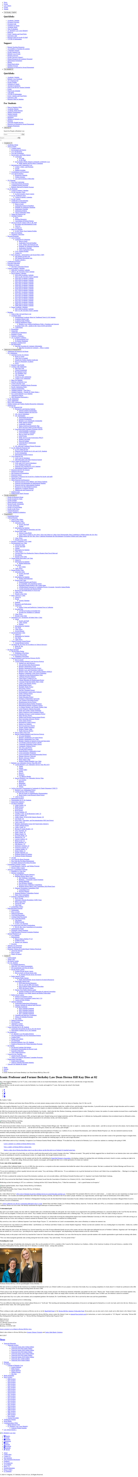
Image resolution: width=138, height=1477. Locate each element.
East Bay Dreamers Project (27, 690)
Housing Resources (21, 219)
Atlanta (21, 768)
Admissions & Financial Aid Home (18, 351)
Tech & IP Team (20, 903)
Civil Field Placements (18, 915)
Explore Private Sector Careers (24, 971)
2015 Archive (12, 1397)
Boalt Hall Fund (49, 1311)
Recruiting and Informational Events (26, 224)
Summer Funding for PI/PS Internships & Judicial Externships (37, 991)
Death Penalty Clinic (17, 521)
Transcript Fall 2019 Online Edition (21, 1352)
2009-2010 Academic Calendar (24, 304)
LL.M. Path (22, 160)
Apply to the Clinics (17, 519)
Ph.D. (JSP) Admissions (15, 402)
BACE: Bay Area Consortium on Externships (28, 927)
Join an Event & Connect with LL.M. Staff (24, 222)
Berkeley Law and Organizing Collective (31, 670)
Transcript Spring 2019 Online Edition (22, 1353)
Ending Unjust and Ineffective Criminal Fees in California (36, 607)
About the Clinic (20, 523)
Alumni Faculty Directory (19, 1056)
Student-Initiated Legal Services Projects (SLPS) (25, 658)
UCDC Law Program (21, 923)
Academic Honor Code (22, 319)
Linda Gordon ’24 (20, 805)
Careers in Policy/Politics (22, 1000)
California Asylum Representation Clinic (31, 675)
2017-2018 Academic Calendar (24, 290)
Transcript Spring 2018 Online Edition (22, 1357)
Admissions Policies (21, 211)
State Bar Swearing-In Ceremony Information (28, 346)
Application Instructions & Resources (26, 1003)
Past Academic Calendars (18, 273)
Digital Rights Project (25, 685)
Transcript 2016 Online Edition (20, 1360)
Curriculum (18, 156)
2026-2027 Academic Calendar (20, 270)
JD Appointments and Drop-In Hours (22, 968)
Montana (21, 781)
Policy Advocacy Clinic (18, 595)
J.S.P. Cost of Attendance (22, 458)
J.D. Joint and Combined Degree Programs (27, 446)
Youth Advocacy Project (26, 731)
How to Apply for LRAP (26, 434)
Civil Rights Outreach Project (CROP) (30, 742)
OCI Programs (15, 1022)
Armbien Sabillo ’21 (21, 849)
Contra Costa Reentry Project (27, 683)
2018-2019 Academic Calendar (24, 288)
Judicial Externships (17, 913)
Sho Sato (14, 1374)
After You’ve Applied (21, 358)
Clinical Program (13, 518)
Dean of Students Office (15, 107)
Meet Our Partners (16, 233)
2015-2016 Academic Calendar (24, 293)
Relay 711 (7, 1466)
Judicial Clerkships (16, 1001)
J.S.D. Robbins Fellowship (23, 465)
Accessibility (7, 1464)
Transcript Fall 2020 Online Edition (21, 1348)
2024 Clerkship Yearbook (26, 1008)
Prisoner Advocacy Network (27, 756)
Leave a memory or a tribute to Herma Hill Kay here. (19, 1144)
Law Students (15, 935)
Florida (21, 771)
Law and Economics (17, 173)
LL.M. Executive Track (18, 192)
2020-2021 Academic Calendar (24, 285)
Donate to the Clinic (21, 539)
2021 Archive (12, 1387)
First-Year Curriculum (17, 182)
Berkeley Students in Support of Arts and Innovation (34, 741)
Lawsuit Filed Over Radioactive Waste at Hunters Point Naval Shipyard (36, 553)
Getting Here (7, 1454)
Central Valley (23, 769)
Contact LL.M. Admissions (23, 377)
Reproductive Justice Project (27, 722)
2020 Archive (12, 1389)
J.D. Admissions (12, 353)
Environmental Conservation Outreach (30, 692)
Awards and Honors (13, 505)
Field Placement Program (15, 908)
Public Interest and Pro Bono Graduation (31, 163)
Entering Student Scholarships (28, 410)
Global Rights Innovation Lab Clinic (22, 558)
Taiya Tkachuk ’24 (20, 830)
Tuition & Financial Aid (18, 214)
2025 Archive (12, 1380)
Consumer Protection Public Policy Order (31, 682)
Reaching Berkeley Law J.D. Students (22, 1042)
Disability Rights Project (26, 687)
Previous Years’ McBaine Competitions (30, 884)
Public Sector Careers (17, 995)
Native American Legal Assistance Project (31, 712)
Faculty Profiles (12, 82)
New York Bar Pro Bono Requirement (22, 861)
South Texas (22, 785)
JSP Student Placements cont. (23, 258)
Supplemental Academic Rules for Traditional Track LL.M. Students (35, 317)
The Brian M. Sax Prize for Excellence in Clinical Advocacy (29, 644)
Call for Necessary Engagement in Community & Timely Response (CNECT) (34, 788)
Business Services (13, 55)
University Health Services (15, 122)
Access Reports (19, 631)
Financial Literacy (16, 475)
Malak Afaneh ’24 (20, 834)
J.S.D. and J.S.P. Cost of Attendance (26, 463)
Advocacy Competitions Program (17, 869)
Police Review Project (25, 715)
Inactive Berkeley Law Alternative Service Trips (29, 778)
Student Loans (15, 492)
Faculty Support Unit (14, 52)
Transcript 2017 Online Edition (20, 1358)
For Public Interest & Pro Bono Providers (23, 863)
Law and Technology (17, 153)
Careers (7, 956)
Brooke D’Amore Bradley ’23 (24, 829)
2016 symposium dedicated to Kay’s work (22, 1203)
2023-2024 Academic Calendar (24, 280)
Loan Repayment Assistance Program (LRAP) (29, 429)
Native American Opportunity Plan (29, 426)
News (5, 2)
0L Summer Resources (18, 964)
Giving (6, 7)
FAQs (17, 363)
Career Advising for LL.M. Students (18, 1027)
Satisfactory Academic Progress (24, 488)
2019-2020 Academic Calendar (24, 287)
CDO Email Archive (17, 1025)
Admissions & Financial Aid (12, 349)
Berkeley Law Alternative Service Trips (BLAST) (26, 763)
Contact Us (18, 227)
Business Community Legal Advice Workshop (32, 673)
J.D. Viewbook (19, 375)
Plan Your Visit (19, 368)
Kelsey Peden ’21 (20, 851)
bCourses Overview (13, 22)
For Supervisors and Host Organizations (23, 925)
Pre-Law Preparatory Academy (24, 361)
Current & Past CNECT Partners (24, 791)
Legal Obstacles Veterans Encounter (29, 709)
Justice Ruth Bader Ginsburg (53, 1332)
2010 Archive (12, 1406)
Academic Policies (13, 109)
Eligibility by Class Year (18, 871)
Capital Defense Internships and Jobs (30, 529)
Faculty (17, 168)
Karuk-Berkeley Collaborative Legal (29, 751)
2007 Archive (12, 1411)
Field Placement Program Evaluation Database (25, 932)
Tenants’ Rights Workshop (26, 727)
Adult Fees (18, 605)
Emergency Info (12, 36)
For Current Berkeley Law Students (21, 393)
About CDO (11, 959)
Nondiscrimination (9, 1468)
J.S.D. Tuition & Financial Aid (20, 461)
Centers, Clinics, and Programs (24, 167)
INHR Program (19, 922)
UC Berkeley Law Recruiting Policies (22, 1034)
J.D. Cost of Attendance (22, 414)
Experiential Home (13, 516)
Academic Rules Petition (22, 320)
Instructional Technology (15, 60)
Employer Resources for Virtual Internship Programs (26, 1044)
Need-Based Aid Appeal (26, 417)
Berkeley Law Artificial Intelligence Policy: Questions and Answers (39, 324)
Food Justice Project (25, 695)
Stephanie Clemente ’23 (22, 846)
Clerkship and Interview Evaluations (26, 1015)
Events (6, 4)
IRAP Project (19, 810)
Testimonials (15, 910)
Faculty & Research (10, 495)
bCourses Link (12, 24)
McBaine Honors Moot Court (24, 876)
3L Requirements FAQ (22, 339)
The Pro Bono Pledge (17, 651)
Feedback (6, 1461)
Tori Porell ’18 (19, 819)
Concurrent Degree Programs (20, 184)
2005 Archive (12, 1414)
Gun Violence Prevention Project (28, 700)
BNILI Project (19, 807)
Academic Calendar (13, 20)
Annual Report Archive (22, 643)
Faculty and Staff (24, 524)
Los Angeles (22, 780)
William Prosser (16, 1372)
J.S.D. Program (15, 238)
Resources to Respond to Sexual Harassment (21, 67)
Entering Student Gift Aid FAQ (28, 412)
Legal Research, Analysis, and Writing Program (25, 866)
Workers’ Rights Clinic (25, 729)
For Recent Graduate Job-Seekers (21, 1047)
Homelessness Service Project (27, 702)
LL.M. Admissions (13, 399)
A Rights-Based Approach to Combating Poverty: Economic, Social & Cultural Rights (44, 587)
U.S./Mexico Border (25, 776)
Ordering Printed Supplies (19, 1428)
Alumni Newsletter (13, 1418)
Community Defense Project (27, 746)
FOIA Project (19, 808)
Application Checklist (21, 209)
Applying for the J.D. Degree (20, 355)
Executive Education (14, 263)
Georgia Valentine (24, 600)
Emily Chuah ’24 (20, 832)
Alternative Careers (17, 1023)
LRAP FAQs (23, 444)
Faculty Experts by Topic (15, 499)
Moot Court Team (20, 901)
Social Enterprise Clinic (18, 633)
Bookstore (11, 117)
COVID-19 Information (15, 39)
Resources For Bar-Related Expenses (26, 487)
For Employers (12, 1032)
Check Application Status (22, 212)
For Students (8, 69)
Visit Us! (17, 226)
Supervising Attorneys (17, 802)
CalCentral (11, 92)
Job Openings (8, 1458)
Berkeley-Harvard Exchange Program (22, 187)
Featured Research (13, 510)
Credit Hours (19, 327)
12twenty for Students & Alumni (17, 1064)
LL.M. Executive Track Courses (24, 194)
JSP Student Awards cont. (22, 256)
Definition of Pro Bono (22, 653)
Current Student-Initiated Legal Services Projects (29, 661)
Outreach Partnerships (17, 388)
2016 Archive (12, 1396)
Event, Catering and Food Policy (17, 34)
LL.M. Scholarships (21, 453)
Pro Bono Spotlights (17, 803)
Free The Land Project (25, 748)
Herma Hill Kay (16, 1370)
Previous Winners (24, 891)
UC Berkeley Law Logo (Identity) (18, 30)
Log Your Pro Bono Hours (19, 654)
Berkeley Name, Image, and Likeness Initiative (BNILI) (35, 671)
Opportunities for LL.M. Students (21, 800)
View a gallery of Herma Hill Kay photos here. (18, 1147)
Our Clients (22, 567)
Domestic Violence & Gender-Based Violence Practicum (24, 949)
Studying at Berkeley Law (19, 382)
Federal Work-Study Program (20, 493)
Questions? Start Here (17, 234)
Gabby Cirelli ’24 (20, 827)
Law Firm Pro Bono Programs (20, 859)
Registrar (10, 121)
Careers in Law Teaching (15, 1054)
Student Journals (12, 114)
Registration (14, 329)
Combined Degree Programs (19, 185)
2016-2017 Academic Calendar (24, 292)
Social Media (8, 1421)
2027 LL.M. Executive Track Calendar (26, 310)
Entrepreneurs (15, 937)
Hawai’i (21, 773)
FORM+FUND (19, 940)
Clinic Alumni (23, 622)
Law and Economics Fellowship (24, 178)
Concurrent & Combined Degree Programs (24, 385)
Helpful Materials (24, 881)
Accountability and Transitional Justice (30, 583)
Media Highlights (9, 1375)
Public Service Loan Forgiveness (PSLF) (31, 437)
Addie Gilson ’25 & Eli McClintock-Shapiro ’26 (29, 817)
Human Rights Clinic (17, 570)
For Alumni (11, 1045)
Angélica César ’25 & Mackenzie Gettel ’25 (28, 813)
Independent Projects (17, 798)
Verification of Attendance (19, 332)
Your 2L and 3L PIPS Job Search (28, 985)
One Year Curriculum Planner (20, 266)
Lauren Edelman (16, 1367)
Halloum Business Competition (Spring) (27, 893)
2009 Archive (12, 1408)
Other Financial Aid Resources (20, 480)
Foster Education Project (26, 697)
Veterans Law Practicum (15, 945)
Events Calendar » (20, 260)
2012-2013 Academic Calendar (24, 299)
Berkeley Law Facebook (15, 79)
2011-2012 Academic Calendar (24, 300)
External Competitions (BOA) (20, 896)
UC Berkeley (8, 1471)
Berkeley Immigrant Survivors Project (30, 668)
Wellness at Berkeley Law (15, 119)
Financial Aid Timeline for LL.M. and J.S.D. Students (31, 451)
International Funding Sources (24, 454)
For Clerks (18, 1018)
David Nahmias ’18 (21, 812)
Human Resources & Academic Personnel (20, 59)
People (17, 599)
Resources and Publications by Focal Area (27, 590)
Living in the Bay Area (18, 383)
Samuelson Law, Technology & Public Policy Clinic (26, 617)
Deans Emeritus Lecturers (15, 502)
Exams (10, 89)
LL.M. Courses (15, 199)
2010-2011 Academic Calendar (24, 302)
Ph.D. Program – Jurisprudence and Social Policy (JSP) (27, 255)
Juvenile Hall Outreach (25, 749)
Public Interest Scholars (26, 422)
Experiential (8, 514)
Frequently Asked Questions (19, 930)
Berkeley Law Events (14, 54)
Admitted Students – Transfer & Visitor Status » (25, 392)
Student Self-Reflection (26, 578)
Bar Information (16, 344)
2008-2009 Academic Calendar (24, 305)
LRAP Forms (23, 436)
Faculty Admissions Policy (19, 387)
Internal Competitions (17, 873)
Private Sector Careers (17, 969)
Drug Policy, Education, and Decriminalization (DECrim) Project (34, 820)
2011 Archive (11, 1404)
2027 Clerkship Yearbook (26, 1013)
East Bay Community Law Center (21, 541)
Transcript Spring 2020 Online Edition (22, 1350)
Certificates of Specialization (19, 200)
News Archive (8, 1377)
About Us (18, 560)
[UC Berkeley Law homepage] (7, 1433)
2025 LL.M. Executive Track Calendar (26, 277)
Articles (6, 1069)
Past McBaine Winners (25, 883)
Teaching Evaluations (14, 86)
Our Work (18, 565)
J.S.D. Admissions (13, 400)
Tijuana (21, 786)
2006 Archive (12, 1413)
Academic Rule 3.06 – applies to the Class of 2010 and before (33, 326)
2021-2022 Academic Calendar (24, 283)
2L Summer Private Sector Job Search (30, 974)
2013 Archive (12, 1401)
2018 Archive (12, 1392)
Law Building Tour (20, 373)
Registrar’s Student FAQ (18, 342)
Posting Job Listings (17, 1039)
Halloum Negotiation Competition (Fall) (27, 888)
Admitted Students (16, 216)
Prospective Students (21, 175)
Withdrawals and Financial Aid (24, 490)
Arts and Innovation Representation (29, 665)
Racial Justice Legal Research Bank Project (31, 795)
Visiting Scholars (20, 177)
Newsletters (18, 555)
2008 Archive (12, 1409)
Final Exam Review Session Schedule (19, 87)
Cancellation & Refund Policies (24, 221)
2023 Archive (12, 1384)
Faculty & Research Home (15, 497)
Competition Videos (17, 906)
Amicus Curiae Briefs (25, 533)
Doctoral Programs (13, 236)
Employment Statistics (17, 1061)
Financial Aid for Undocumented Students (27, 485)
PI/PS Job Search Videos (26, 988)
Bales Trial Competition (22, 895)
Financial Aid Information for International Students (30, 483)
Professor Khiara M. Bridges (23, 854)
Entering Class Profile (17, 365)
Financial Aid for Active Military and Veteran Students (31, 481)
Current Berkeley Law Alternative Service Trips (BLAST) (32, 764)
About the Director (16, 950)
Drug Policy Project (25, 688)
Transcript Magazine (10, 1343)
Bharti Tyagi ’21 (20, 841)
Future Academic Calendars (19, 307)
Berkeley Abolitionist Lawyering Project (31, 737)
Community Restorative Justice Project (30, 744)
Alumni (6, 9)
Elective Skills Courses (18, 868)
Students (17, 602)
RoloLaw (10, 32)
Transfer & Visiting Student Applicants (26, 360)
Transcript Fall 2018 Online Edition (21, 1355)
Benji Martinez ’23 (20, 842)
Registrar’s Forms (16, 334)
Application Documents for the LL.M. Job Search (26, 1029)
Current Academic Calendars (19, 190)
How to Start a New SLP (22, 732)
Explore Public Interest (22, 978)
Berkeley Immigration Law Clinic (29, 739)
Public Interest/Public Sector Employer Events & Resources (36, 979)
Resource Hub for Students (16, 99)
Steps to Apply (19, 204)
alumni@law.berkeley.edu (78, 1314)
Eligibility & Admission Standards (25, 207)
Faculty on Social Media (15, 507)
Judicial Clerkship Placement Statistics (22, 1062)
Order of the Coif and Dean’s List (21, 314)
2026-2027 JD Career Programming (22, 966)
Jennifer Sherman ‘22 (21, 852)
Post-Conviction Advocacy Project (29, 719)
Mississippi (22, 783)
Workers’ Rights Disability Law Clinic (30, 761)
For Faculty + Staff (10, 12)
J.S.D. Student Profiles (21, 251)
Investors (14, 944)
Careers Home (12, 957)
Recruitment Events (21, 372)
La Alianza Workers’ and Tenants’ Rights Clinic (33, 707)
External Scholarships (25, 419)
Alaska (21, 766)
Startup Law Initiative (25, 724)
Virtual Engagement (21, 370)
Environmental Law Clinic (19, 543)
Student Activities (20, 170)
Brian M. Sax (19, 646)
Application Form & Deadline (28, 243)
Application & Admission (18, 202)
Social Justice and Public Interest (21, 155)
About (17, 619)
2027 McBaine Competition (27, 878)
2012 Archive (12, 1402)
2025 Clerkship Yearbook (26, 1010)
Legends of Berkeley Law (15, 1365)
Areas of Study (12, 146)
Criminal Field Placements (19, 917)
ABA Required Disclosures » (20, 397)
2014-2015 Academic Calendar (24, 295)
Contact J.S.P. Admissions (22, 378)
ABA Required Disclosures (12, 1459)
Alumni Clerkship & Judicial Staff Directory (28, 1005)
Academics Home (13, 145)
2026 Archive (12, 1379)
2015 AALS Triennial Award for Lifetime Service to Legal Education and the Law (40, 1194)
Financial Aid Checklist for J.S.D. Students (27, 466)
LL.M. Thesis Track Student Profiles (26, 231)
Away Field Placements (18, 918)
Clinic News (18, 538)
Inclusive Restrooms (14, 126)
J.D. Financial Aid (13, 80)
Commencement (12, 115)
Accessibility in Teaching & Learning (19, 49)
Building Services (13, 66)
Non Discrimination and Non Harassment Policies (26, 1035)
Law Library (7, 5)
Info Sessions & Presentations (20, 473)
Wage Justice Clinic (24, 759)
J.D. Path (21, 158)
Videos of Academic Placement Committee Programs (27, 1057)
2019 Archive (12, 1391)
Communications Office (11, 1423)
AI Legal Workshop (25, 736)
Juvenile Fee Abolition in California (29, 612)
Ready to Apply (19, 356)
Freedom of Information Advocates (29, 698)
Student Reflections (24, 563)
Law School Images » (10, 1429)
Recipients (18, 648)
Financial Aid (11, 405)
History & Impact (16, 954)
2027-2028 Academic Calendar (24, 309)
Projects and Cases (20, 531)
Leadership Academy (25, 424)
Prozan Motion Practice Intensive (25, 874)
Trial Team (18, 905)
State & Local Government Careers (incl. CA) (28, 998)
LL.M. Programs (12, 189)
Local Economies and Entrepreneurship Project (33, 754)
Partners (21, 624)
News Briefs (11, 1416)
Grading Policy (15, 1037)
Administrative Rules (17, 928)
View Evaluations (13, 29)
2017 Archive (12, 1394)
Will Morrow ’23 (20, 844)
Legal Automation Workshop (27, 753)
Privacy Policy (8, 1470)
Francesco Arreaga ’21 (21, 847)
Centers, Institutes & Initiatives (17, 512)
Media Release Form (14, 1424)
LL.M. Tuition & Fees (21, 449)
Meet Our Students (16, 229)
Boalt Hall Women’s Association (61, 1158)
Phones (10, 62)
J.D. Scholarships (20, 415)
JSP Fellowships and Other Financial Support (28, 459)
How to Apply (19, 660)
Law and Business (16, 151)
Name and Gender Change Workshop (30, 710)
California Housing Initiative (27, 676)
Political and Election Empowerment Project (32, 717)
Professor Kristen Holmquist (23, 856)
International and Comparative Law (21, 165)
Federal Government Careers (23, 996)
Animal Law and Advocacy (27, 663)
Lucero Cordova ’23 (21, 839)
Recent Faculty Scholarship (16, 504)
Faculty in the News (13, 509)
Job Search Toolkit (13, 961)
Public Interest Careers (18, 976)
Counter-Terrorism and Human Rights (30, 589)
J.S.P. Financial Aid (17, 456)
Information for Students (22, 528)
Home (5, 1067)
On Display (7, 1364)
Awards (13, 857)
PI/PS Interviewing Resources (28, 983)
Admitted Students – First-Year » (21, 390)
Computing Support (13, 50)
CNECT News (19, 797)
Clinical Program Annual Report (20, 641)
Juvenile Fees (19, 609)
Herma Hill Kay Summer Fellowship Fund (71, 1311)
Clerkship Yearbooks (21, 1007)
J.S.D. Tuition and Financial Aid (28, 244)
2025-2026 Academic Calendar (24, 275)
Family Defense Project (26, 693)
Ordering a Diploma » (17, 336)
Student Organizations (14, 112)
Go (23, 134)
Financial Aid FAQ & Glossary (20, 470)
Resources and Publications (23, 604)
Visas (16, 217)
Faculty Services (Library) (15, 57)
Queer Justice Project (25, 720)
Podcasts (6, 1362)
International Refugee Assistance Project (31, 705)
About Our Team (16, 478)
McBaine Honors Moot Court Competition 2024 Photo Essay (37, 886)
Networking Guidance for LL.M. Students (23, 1030)
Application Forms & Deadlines (24, 206)
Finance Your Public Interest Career (25, 990)
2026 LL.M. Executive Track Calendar (22, 271)
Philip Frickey (15, 1369)
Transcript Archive (13, 1345)
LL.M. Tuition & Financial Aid (20, 448)
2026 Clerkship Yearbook (26, 1012)
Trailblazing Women (10, 1419)
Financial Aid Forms (17, 471)
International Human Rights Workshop (30, 704)
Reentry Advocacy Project (26, 758)
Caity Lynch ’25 (20, 822)
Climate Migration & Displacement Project (31, 680)
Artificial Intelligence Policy (23, 322)
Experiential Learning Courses (17, 864)
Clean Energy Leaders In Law (28, 678)
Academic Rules (12, 27)
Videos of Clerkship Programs (24, 1017)
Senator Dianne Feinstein (34, 1332)
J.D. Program (11, 180)
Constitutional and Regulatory (20, 172)
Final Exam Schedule (14, 91)
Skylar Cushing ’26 (21, 815)
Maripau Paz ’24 (20, 837)
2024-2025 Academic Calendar (24, 278)
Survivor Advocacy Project (27, 726)
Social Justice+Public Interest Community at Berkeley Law (32, 162)
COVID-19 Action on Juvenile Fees (29, 611)
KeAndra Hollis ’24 (21, 835)
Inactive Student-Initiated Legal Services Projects (29, 734)
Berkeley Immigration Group (27, 666)
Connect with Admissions (18, 366)
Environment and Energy (18, 150)
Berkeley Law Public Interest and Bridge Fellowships (35, 993)
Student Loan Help (24, 439)
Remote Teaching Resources (16, 47)
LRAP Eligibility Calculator (27, 432)
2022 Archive (12, 1386)
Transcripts (14, 331)
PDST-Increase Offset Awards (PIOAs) (30, 427)
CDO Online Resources (18, 1052)
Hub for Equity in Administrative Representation (33, 793)
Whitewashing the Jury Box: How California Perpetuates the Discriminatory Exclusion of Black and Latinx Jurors (52, 536)
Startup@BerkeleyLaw (14, 934)
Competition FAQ (24, 890)
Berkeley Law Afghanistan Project (25, 790)
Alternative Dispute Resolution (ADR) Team (28, 900)
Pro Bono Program (13, 649)
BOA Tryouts (19, 898)
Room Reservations (13, 64)
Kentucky (22, 775)
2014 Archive (12, 1399)
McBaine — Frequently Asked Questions (31, 879)
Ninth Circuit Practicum (15, 947)
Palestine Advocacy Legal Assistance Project (32, 714)
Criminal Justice (16, 148)
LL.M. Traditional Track (18, 195)
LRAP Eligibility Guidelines (27, 431)
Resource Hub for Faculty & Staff (18, 37)
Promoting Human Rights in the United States (32, 585)
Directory (7, 127)
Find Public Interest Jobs (22, 981)
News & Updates (24, 441)
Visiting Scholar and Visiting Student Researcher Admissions (26, 404)
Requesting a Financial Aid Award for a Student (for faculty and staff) (31, 476)
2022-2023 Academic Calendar (24, 282)
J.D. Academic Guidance (18, 337)
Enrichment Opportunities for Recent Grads (24, 1049)
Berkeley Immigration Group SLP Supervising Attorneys (32, 824)
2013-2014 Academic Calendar (24, 297)
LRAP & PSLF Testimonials (27, 443)
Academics (8, 143)
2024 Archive (12, 1382)
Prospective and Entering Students (25, 409)
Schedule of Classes (13, 25)
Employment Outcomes (14, 1059)
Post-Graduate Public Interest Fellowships (31, 986)
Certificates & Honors (14, 261)
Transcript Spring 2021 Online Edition (22, 1347)
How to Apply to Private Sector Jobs (26, 973)
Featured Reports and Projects (28, 582)
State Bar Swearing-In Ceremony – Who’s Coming (34, 348)
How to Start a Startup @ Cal (23, 939)
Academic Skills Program (15, 110)
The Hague (18, 920)
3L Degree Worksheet (21, 341)
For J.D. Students (13, 963)
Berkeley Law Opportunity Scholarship (30, 421)
